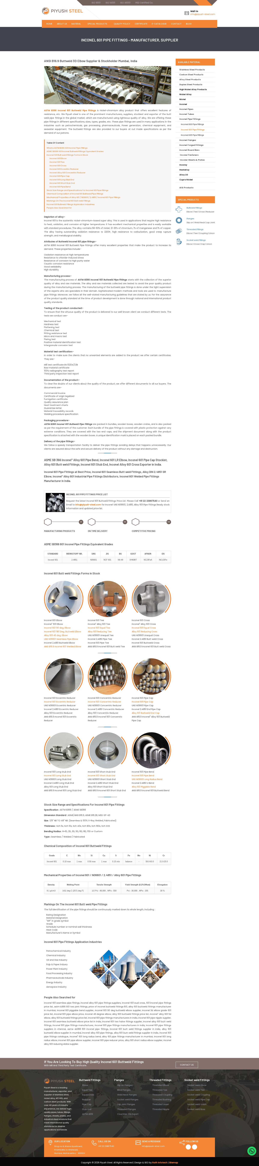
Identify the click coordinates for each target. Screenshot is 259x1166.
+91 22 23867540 (106, 1146)
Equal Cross (88, 1094)
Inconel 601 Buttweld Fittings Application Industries (71, 204)
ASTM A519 (87, 1114)
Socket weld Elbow (196, 1085)
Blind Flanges (124, 1089)
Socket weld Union (196, 1104)
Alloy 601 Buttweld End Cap (145, 712)
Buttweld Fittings (194, 207)
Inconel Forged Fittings (191, 145)
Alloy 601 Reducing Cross (144, 631)
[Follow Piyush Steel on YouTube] (194, 1147)
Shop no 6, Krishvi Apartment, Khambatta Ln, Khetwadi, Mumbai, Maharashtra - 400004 (69, 1150)
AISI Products (186, 187)
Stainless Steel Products (192, 69)
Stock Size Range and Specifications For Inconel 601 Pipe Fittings (77, 190)
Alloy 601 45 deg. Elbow (56, 635)
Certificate (141, 23)
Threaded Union (160, 1104)
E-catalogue (159, 23)
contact (176, 23)
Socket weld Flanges (127, 1099)
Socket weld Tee (196, 1089)
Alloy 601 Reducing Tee (100, 631)
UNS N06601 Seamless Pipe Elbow (61, 639)
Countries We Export (127, 1114)
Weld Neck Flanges (127, 1094)
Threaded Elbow (160, 1085)
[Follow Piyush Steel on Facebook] (188, 1147)
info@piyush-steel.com (203, 14)
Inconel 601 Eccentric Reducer (64, 169)
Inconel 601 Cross (58, 165)
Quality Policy (122, 23)
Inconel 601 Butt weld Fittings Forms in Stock (67, 155)
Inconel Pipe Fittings (189, 119)
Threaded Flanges (126, 1109)
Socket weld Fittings (196, 240)
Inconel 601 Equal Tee (99, 627)
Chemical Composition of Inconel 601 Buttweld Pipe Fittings (75, 193)
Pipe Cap (86, 1104)
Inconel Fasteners (188, 155)
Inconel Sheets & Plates (192, 159)
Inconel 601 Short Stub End (62, 183)
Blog (189, 23)
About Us (62, 23)
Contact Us (187, 1064)
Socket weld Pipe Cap (198, 1099)
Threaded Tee (159, 1089)
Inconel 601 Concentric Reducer (104, 701)
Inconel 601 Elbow (58, 158)
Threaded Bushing (161, 1099)
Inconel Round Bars (189, 150)
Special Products (97, 23)
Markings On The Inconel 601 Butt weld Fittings (68, 200)
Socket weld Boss (196, 1109)
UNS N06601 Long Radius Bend (147, 779)
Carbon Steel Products (191, 74)
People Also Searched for (59, 207)
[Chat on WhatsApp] (251, 1151)
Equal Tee (87, 1089)
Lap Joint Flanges (126, 1104)
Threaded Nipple (160, 1109)
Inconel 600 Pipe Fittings (192, 124)
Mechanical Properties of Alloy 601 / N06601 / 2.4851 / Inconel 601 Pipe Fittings (83, 197)
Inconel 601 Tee (57, 162)
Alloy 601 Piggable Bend (144, 786)
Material (76, 23)
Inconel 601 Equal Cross (144, 627)
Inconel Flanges (187, 140)
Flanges (190, 218)
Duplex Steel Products (190, 84)
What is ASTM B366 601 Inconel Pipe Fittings (67, 148)
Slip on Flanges (124, 1085)
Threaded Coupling (162, 1094)
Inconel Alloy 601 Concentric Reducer (67, 172)
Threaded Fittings (195, 229)
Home (49, 23)
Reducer (86, 1099)
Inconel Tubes (186, 114)
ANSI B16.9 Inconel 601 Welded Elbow (62, 646)
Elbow (85, 1085)
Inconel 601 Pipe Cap (60, 176)
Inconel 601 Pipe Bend (60, 186)
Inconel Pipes (186, 109)
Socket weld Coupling (198, 1094)
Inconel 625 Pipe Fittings (192, 135)
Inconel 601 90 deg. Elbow (57, 627)
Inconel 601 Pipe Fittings (192, 129)
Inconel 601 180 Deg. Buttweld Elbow (62, 631)
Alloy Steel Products (190, 79)
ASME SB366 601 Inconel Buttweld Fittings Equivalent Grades (75, 151)
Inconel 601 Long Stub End (62, 179)
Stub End (86, 1109)
